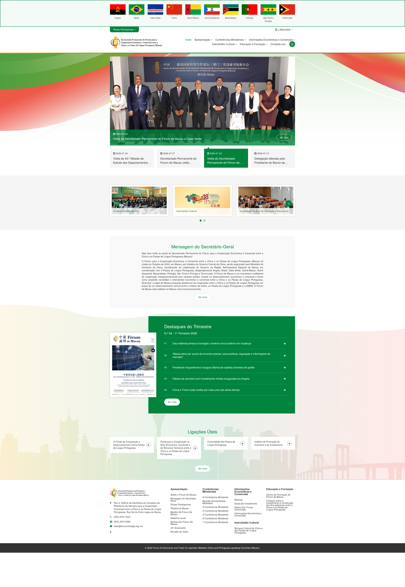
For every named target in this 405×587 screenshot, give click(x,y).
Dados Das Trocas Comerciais (243, 508)
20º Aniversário (178, 527)
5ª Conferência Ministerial (215, 507)
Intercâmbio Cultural (223, 44)
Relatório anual (178, 518)
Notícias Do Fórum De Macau (182, 523)
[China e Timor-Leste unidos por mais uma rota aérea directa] (284, 389)
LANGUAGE (284, 29)
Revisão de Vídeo (179, 531)
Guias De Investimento (245, 503)
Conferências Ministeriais (229, 39)
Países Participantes (181, 504)
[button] (116, 203)
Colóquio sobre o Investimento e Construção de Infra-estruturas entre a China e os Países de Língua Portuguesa (279, 505)
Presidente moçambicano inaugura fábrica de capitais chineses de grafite (213, 367)
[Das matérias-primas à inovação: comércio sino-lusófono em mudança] (284, 343)
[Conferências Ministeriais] (202, 200)
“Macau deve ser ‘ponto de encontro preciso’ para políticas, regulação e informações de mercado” (221, 355)
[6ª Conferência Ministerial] (139, 200)
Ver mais (284, 137)
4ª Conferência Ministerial (215, 510)
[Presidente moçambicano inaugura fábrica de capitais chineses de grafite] (284, 367)
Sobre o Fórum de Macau (183, 494)
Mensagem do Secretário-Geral (184, 499)
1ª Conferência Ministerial (215, 522)
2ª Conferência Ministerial (215, 518)
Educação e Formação (253, 44)
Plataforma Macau (180, 508)
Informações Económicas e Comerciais (271, 39)
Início (188, 39)
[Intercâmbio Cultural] (265, 200)
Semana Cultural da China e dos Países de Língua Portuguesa (248, 530)
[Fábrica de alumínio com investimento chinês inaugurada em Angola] (284, 378)
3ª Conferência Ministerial (215, 514)
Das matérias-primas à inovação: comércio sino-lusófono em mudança (211, 343)
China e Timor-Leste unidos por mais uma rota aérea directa (206, 390)
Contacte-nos (278, 44)
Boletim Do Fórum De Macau (181, 513)
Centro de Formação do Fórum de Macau (278, 495)
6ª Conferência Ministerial (126, 211)
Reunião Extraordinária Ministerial (214, 502)
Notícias (238, 499)
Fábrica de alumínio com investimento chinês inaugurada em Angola (210, 378)
